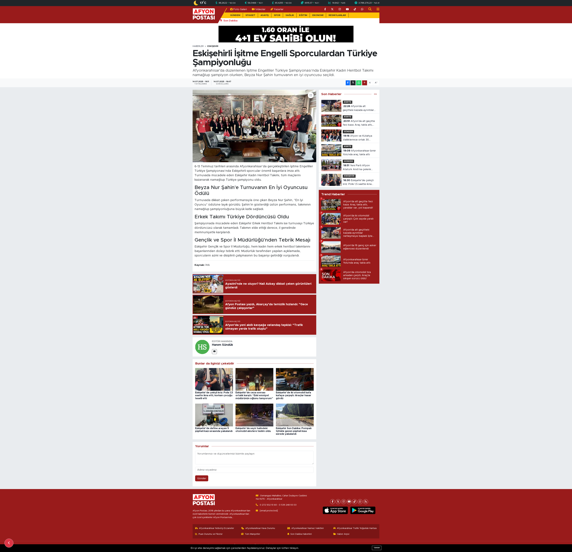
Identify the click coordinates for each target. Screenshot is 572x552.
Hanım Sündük (222, 344)
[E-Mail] (214, 351)
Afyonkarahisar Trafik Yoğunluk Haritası (357, 528)
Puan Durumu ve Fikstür (211, 534)
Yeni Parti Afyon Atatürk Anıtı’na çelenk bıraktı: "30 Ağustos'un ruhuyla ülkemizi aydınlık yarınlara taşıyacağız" (357, 167)
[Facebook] (332, 501)
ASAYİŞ (265, 15)
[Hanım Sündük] (202, 346)
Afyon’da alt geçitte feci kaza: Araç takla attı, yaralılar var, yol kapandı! (359, 123)
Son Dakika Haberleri (301, 534)
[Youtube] (349, 501)
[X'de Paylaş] (353, 82)
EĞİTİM (303, 15)
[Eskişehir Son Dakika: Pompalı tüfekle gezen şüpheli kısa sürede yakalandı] (295, 415)
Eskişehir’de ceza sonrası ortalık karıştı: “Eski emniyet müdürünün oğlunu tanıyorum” (254, 395)
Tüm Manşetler (252, 534)
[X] (338, 501)
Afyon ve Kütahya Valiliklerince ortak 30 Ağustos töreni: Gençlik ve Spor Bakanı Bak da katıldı (359, 138)
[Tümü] (375, 94)
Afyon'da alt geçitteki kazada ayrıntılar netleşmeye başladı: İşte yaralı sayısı (358, 108)
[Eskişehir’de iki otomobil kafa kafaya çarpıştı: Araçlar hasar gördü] (295, 379)
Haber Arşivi (343, 534)
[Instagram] (343, 501)
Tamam (377, 548)
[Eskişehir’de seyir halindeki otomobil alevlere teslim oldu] (254, 415)
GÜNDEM (235, 15)
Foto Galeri (240, 9)
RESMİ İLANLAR (337, 15)
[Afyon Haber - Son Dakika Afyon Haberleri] (204, 14)
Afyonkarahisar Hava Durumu (260, 528)
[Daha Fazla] (364, 82)
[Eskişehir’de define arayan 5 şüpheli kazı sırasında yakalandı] (214, 415)
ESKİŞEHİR (212, 46)
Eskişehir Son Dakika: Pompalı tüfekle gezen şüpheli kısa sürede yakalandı (293, 431)
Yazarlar (278, 9)
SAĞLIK (290, 15)
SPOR (277, 15)
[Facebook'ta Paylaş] (348, 82)
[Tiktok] (354, 501)
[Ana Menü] (376, 9)
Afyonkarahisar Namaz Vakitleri (307, 528)
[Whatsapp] (360, 501)
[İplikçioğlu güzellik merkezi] (286, 34)
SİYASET (250, 15)
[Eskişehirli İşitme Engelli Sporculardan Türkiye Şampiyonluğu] (254, 126)
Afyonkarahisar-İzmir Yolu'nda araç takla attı (359, 152)
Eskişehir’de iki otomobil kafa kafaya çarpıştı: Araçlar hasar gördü (293, 395)
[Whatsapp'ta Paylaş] (358, 82)
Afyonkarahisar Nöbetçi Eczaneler (216, 528)
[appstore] (335, 510)
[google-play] (363, 510)
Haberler (198, 46)
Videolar (260, 9)
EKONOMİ (317, 15)
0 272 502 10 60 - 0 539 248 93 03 (278, 505)
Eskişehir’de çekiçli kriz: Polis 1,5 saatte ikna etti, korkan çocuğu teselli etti (214, 395)
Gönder (201, 478)
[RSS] (365, 501)
